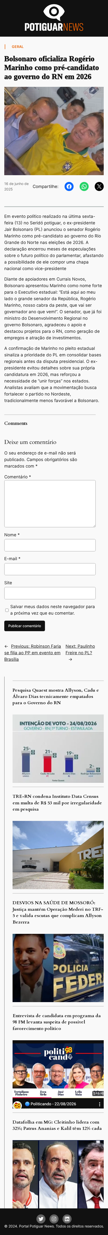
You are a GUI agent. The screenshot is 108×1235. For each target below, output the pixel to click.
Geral (18, 46)
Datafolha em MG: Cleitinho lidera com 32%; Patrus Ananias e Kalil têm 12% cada (57, 1125)
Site (8, 582)
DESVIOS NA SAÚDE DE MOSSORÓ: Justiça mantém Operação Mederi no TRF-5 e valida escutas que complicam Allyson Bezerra (58, 912)
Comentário (17, 476)
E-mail (12, 558)
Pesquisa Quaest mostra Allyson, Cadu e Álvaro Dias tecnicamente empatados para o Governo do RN (56, 696)
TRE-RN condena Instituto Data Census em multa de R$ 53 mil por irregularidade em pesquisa (57, 802)
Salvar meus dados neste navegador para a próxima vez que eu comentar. (52, 610)
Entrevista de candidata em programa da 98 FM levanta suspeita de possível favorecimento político (57, 1022)
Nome (12, 534)
